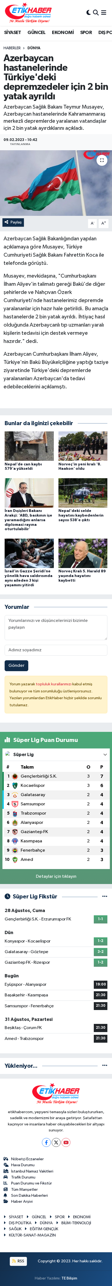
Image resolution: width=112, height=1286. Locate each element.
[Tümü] (104, 1066)
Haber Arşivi (22, 1201)
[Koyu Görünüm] (88, 13)
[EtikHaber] (28, 13)
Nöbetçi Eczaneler (27, 1159)
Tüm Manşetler (24, 1189)
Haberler (12, 48)
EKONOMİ (63, 32)
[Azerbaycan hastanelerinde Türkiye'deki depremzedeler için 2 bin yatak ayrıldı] (56, 183)
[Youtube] (65, 1142)
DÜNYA (34, 48)
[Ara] (96, 13)
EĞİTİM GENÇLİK (44, 1229)
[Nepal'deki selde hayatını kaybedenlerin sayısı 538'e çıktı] (83, 492)
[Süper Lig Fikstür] (104, 896)
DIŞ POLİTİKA (20, 1223)
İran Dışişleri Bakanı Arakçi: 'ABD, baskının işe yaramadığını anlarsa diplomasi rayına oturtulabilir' (28, 520)
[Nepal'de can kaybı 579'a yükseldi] (29, 446)
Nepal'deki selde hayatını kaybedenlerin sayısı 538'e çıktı (81, 515)
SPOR (86, 32)
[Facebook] (46, 1142)
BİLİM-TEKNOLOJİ (76, 1223)
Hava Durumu (23, 1165)
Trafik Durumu (23, 1177)
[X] (56, 1142)
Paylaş (16, 222)
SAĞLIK (15, 1229)
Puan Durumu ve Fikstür (31, 1183)
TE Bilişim (69, 1278)
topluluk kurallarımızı (54, 684)
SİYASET (12, 32)
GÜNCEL (36, 32)
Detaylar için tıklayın (56, 876)
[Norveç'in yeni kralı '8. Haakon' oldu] (83, 446)
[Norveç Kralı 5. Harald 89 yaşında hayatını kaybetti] (83, 553)
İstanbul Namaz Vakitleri (32, 1171)
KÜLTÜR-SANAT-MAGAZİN (32, 1235)
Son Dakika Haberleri (29, 1195)
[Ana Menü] (103, 13)
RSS (20, 1261)
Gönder (16, 665)
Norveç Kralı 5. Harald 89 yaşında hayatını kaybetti (82, 575)
